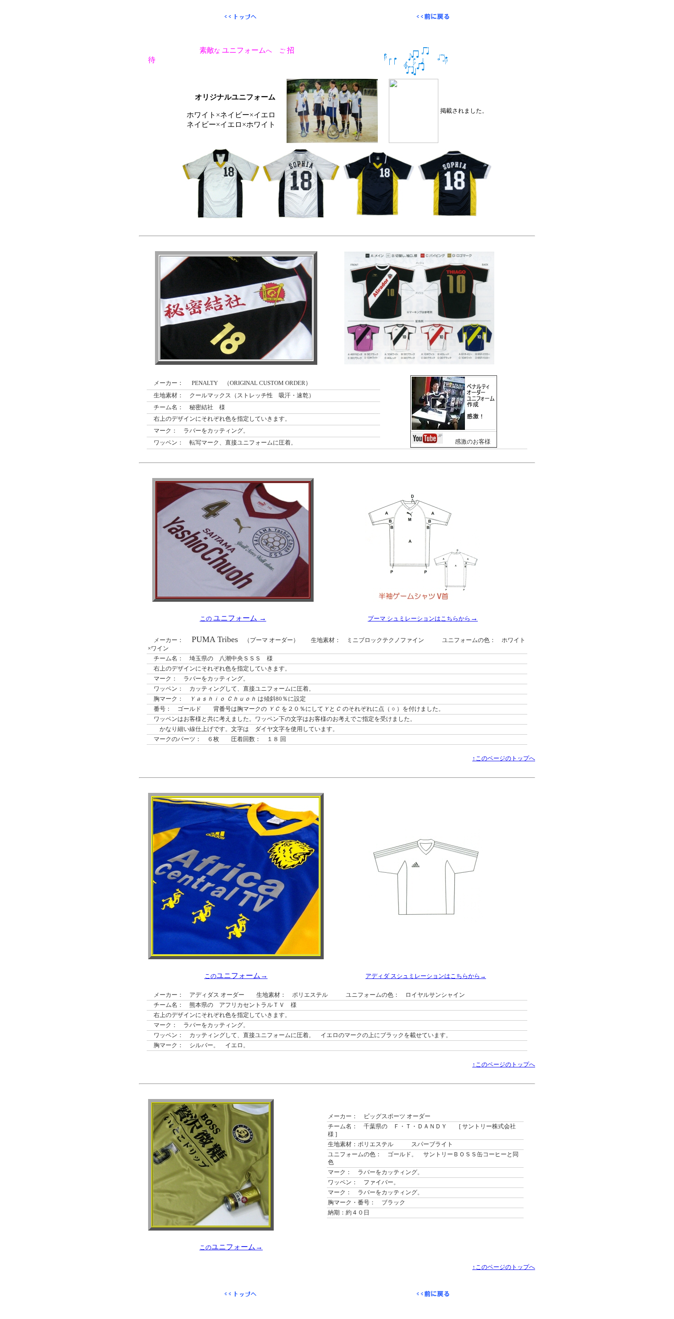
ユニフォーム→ (236, 975)
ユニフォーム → (233, 618)
